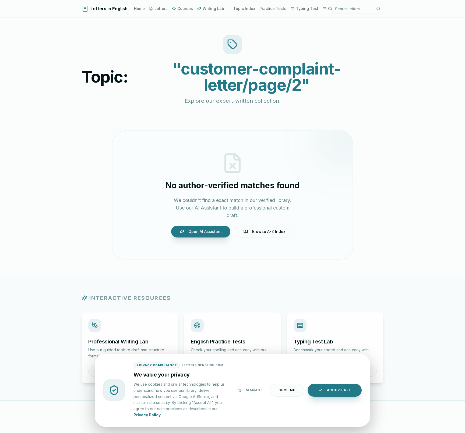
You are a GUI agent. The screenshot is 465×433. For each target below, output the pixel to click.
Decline (287, 390)
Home (139, 8)
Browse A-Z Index (268, 231)
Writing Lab (213, 8)
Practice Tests (272, 8)
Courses (185, 8)
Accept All (339, 390)
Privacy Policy (147, 414)
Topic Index (244, 8)
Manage (254, 390)
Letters (161, 8)
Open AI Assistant (205, 231)
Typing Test (307, 8)
